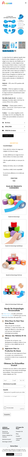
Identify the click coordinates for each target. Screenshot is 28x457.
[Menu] (25, 3)
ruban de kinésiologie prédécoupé (14, 304)
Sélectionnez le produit (9, 384)
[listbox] (14, 386)
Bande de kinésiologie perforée (14, 275)
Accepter (10, 454)
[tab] (14, 143)
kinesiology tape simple (7, 315)
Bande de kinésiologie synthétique (14, 246)
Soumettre (7, 414)
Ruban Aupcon (7, 314)
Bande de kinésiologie (14, 216)
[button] (4, 24)
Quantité (5, 390)
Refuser (18, 454)
